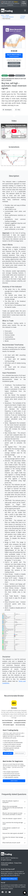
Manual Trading (20, 75)
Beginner (4, 75)
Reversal (11, 75)
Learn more (14, 781)
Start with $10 (8, 753)
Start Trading (24, 2)
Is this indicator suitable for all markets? (10, 828)
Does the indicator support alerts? (12, 818)
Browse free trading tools (9, 879)
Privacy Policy (18, 863)
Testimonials (4, 864)
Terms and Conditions (7, 863)
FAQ (18, 110)
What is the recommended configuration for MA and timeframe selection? (12, 807)
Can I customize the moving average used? (12, 823)
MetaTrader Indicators (8, 17)
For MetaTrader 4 (14, 63)
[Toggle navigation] (25, 10)
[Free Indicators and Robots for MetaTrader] (7, 10)
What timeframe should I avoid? (11, 842)
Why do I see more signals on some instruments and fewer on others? (12, 813)
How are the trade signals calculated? (12, 833)
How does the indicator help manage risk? (12, 837)
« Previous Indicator (22, 16)
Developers (8, 110)
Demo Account (19, 753)
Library (7, 15)
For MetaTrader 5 (14, 66)
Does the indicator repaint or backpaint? (10, 801)
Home (2, 15)
